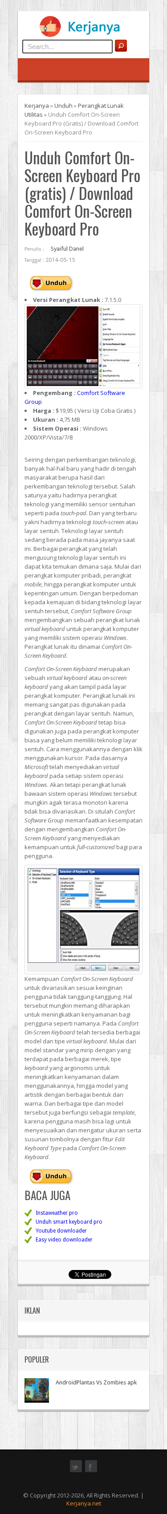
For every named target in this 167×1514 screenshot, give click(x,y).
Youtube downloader (61, 1231)
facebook (91, 1471)
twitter (76, 1471)
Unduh (63, 106)
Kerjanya (36, 106)
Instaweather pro (57, 1213)
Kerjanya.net (83, 1503)
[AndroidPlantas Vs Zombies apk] (36, 1390)
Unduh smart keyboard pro (69, 1222)
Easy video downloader (64, 1240)
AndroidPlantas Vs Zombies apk (96, 1382)
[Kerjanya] (83, 35)
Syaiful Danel (67, 248)
